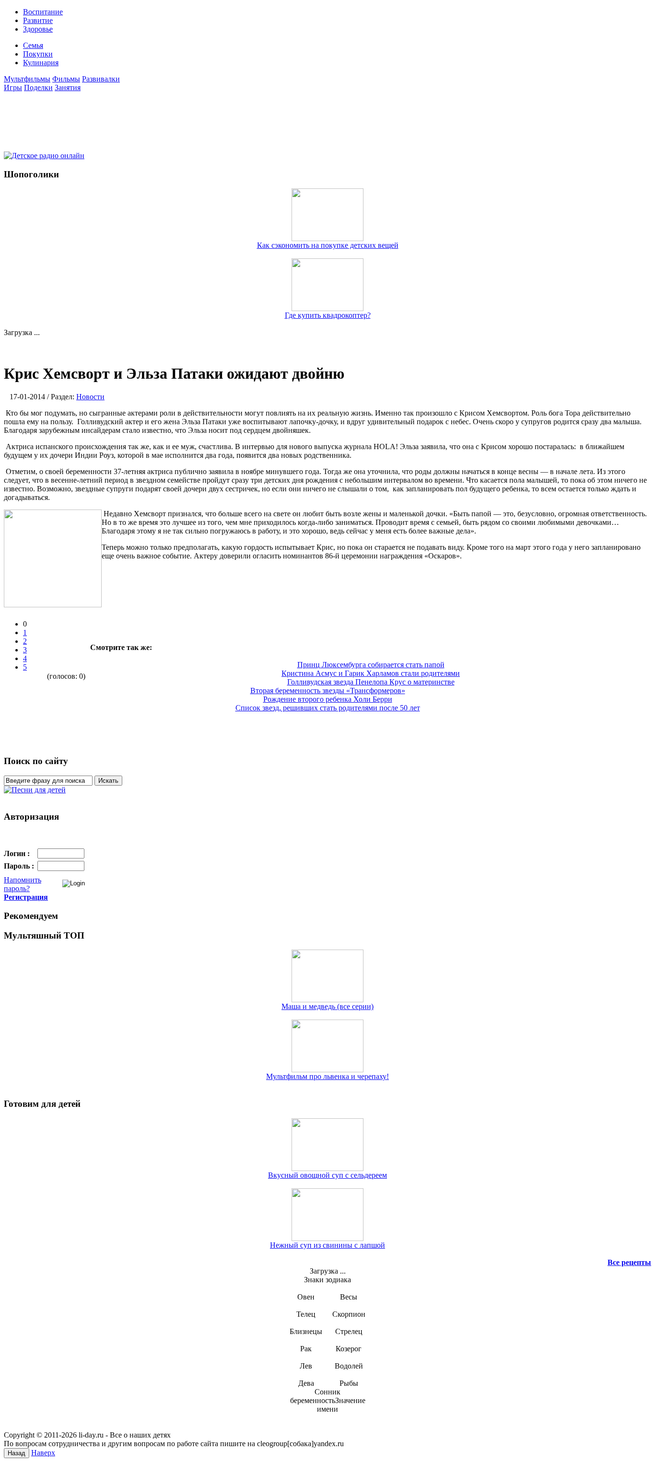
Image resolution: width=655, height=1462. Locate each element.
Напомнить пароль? (22, 884)
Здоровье (38, 29)
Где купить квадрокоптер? (328, 315)
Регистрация (26, 897)
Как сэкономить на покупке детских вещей (327, 245)
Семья (33, 45)
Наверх (43, 1453)
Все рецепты (629, 1262)
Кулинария (40, 62)
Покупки (38, 54)
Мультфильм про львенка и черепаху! (327, 1076)
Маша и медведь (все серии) (327, 1006)
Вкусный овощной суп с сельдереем (327, 1175)
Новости (90, 397)
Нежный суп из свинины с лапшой (327, 1245)
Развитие (38, 20)
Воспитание (43, 12)
